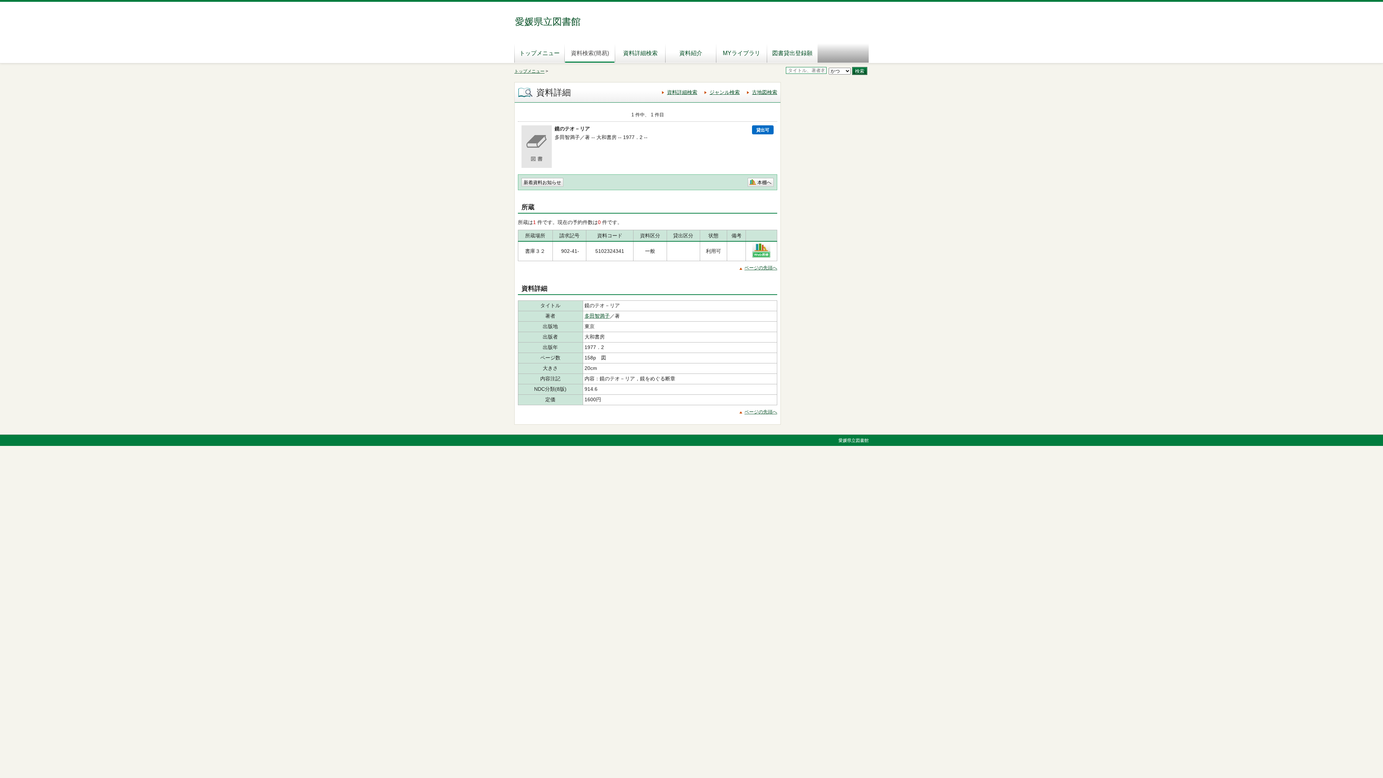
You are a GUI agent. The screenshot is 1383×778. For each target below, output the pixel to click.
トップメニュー (539, 53)
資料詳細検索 (640, 53)
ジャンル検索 (725, 92)
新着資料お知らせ (542, 182)
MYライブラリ (741, 53)
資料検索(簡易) (590, 53)
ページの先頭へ (760, 267)
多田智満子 (597, 316)
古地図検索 (764, 92)
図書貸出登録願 (792, 53)
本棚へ (764, 182)
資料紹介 (690, 53)
